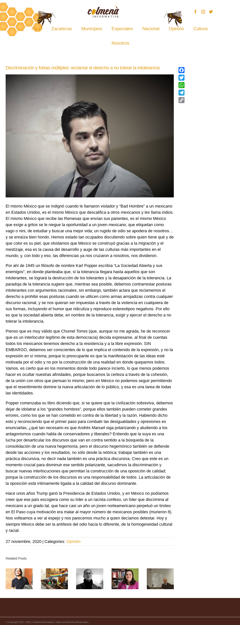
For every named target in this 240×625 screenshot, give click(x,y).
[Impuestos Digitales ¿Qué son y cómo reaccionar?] (160, 578)
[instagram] (203, 12)
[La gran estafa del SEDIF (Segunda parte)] (89, 578)
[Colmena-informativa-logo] (103, 7)
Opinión (73, 541)
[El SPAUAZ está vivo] (19, 578)
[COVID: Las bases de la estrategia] (125, 578)
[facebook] (195, 12)
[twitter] (211, 12)
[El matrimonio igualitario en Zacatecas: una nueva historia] (54, 578)
